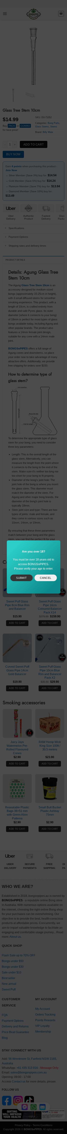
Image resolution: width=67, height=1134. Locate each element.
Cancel (45, 577)
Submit (21, 577)
